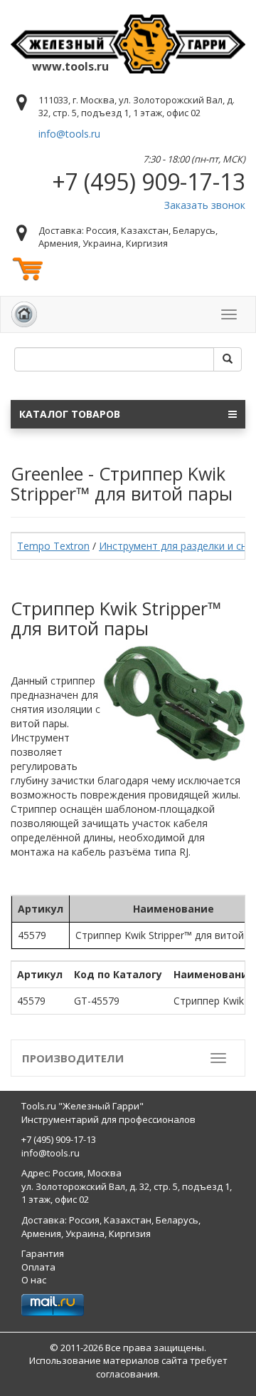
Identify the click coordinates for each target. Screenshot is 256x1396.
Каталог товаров (69, 414)
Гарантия (42, 1253)
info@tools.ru (69, 133)
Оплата (38, 1267)
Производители (73, 1058)
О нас (33, 1279)
